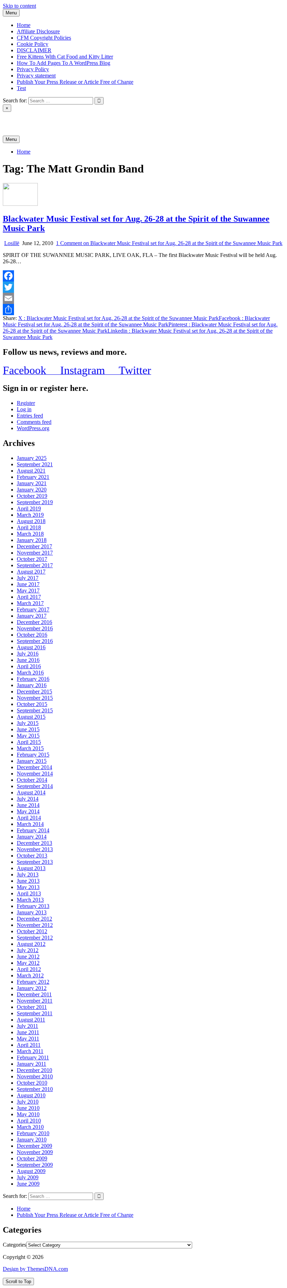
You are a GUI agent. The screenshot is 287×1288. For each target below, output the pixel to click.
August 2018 (31, 521)
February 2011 (33, 1057)
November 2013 (35, 849)
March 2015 (30, 748)
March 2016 (30, 673)
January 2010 (32, 1140)
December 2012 (34, 919)
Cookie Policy (32, 44)
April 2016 (29, 666)
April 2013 (29, 893)
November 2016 (35, 628)
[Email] (143, 298)
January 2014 (32, 837)
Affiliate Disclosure (38, 31)
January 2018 (32, 540)
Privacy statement (36, 76)
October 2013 (32, 856)
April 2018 (29, 527)
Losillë (11, 243)
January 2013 (32, 912)
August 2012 (31, 944)
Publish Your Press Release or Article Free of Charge (75, 82)
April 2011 (29, 1045)
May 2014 (28, 811)
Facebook (136, 321)
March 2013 (30, 900)
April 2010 (29, 1121)
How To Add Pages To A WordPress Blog (63, 63)
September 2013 (35, 862)
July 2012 (27, 950)
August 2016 (31, 647)
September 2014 (35, 786)
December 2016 (34, 622)
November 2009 (35, 1152)
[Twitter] (143, 287)
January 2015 (32, 761)
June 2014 (28, 805)
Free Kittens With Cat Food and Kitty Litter (65, 57)
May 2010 (28, 1114)
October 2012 (32, 931)
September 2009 (35, 1165)
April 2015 (29, 742)
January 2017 (32, 616)
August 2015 (31, 717)
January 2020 (32, 490)
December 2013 (34, 843)
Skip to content (19, 6)
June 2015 (28, 729)
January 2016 (32, 685)
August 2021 (31, 471)
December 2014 (34, 767)
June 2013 (28, 881)
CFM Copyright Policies (44, 38)
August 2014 (31, 792)
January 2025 (32, 458)
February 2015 (33, 755)
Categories (14, 1245)
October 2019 (32, 496)
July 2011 (27, 1026)
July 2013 (27, 874)
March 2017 (30, 603)
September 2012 (35, 938)
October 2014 (32, 780)
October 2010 (32, 1083)
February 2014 (33, 830)
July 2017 (27, 578)
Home (23, 25)
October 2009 (32, 1158)
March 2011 (30, 1051)
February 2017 (33, 609)
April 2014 (29, 818)
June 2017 (28, 584)
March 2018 (30, 534)
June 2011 (28, 1032)
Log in (24, 409)
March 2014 (30, 824)
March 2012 (30, 975)
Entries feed (30, 416)
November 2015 (35, 698)
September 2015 (35, 710)
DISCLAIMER (34, 50)
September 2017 (35, 565)
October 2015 (32, 704)
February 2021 (33, 477)
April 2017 (29, 597)
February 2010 (33, 1133)
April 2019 (29, 508)
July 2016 (27, 654)
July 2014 (27, 799)
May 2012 (28, 963)
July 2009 (27, 1177)
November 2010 (35, 1076)
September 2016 (35, 641)
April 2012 (29, 969)
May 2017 (28, 591)
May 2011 (28, 1039)
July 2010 (27, 1102)
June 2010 (28, 1108)
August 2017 (31, 572)
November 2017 (35, 553)
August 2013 (31, 868)
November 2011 (34, 1001)
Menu (11, 12)
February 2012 (33, 982)
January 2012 (32, 988)
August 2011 (31, 1020)
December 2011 (34, 994)
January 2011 (31, 1064)
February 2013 (33, 906)
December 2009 (34, 1146)
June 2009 (28, 1184)
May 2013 (28, 887)
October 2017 (32, 559)
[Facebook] (143, 276)
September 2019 (35, 502)
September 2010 (35, 1089)
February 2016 (33, 679)
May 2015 (28, 736)
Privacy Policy (33, 69)
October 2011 (32, 1007)
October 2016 (32, 635)
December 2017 (34, 546)
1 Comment (169, 243)
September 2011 (34, 1013)
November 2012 (35, 925)
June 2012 (28, 957)
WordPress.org (33, 428)
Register (26, 403)
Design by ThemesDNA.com (35, 1269)
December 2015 (34, 691)
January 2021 (32, 483)
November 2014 (35, 774)
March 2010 (30, 1127)
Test (21, 88)
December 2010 (34, 1070)
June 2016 (28, 660)
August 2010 (31, 1095)
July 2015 (27, 723)
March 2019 (30, 515)
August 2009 (31, 1171)
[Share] (143, 309)
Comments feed (34, 422)
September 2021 (35, 464)
